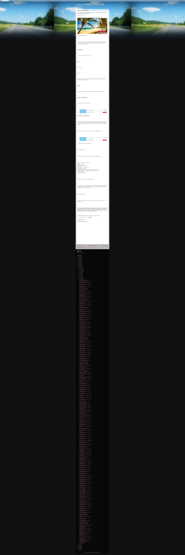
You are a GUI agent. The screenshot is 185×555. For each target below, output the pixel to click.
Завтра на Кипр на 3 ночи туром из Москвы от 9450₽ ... (84, 399)
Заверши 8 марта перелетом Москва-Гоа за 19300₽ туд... (85, 313)
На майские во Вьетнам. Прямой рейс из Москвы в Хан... (85, 391)
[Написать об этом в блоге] (88, 217)
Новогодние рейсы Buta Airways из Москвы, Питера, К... (84, 471)
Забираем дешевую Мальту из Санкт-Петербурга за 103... (85, 287)
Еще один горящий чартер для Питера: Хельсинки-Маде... (85, 445)
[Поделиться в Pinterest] (91, 217)
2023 (79, 260)
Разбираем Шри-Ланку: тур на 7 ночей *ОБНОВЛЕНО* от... (85, 459)
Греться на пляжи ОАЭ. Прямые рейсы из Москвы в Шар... (85, 410)
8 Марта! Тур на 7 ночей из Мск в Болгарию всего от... (84, 340)
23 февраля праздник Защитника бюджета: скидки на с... (84, 541)
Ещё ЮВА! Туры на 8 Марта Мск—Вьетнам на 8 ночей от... (84, 307)
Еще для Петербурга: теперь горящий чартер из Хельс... (85, 324)
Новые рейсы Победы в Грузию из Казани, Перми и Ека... (84, 404)
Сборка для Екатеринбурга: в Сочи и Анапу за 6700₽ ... (85, 443)
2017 (79, 546)
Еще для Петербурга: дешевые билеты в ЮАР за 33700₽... (85, 490)
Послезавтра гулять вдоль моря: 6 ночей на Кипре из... (84, 521)
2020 (79, 264)
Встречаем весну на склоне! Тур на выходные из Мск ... (84, 424)
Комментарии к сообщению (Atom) (88, 247)
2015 (79, 548)
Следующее (80, 245)
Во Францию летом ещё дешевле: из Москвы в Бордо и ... (85, 461)
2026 (79, 256)
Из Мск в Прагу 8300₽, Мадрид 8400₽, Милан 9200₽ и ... (85, 283)
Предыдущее (105, 245)
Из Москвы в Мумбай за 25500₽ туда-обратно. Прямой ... (85, 527)
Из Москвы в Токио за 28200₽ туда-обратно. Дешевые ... (84, 367)
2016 (79, 547)
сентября (80, 270)
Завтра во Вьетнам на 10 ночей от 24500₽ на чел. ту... (84, 291)
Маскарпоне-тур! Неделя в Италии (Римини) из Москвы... (84, 512)
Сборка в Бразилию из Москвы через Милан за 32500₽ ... (85, 533)
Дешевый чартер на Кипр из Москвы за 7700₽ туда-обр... (85, 369)
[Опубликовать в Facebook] (90, 217)
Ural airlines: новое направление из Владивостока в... (84, 320)
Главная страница (92, 245)
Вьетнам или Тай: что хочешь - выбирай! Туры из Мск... (84, 514)
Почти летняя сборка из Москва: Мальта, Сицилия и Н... (84, 299)
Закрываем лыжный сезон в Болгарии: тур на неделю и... (85, 463)
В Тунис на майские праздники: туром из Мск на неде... (85, 465)
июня (80, 274)
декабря (80, 266)
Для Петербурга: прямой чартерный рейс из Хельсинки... (84, 469)
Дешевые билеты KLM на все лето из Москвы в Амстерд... (85, 406)
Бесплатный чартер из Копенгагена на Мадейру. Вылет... (85, 408)
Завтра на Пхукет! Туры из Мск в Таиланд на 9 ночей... (84, 457)
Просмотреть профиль (81, 252)
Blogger (99, 552)
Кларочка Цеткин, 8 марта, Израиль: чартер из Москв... (84, 334)
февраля (80, 279)
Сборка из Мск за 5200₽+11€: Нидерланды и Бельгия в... (83, 338)
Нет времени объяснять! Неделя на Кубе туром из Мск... (84, 502)
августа (80, 271)
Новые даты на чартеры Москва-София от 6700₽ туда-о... (85, 506)
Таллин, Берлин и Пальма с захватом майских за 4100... (85, 422)
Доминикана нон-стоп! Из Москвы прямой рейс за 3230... (84, 447)
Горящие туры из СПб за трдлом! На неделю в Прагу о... (85, 356)
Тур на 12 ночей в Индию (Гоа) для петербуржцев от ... (84, 436)
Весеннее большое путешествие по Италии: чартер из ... (84, 332)
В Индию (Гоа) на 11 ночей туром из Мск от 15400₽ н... (84, 303)
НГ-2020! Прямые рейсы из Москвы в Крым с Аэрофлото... (85, 492)
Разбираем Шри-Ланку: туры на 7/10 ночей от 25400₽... (85, 488)
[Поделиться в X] (89, 217)
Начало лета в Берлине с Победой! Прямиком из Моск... (84, 348)
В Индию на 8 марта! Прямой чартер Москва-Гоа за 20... (85, 420)
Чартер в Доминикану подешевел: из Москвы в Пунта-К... (85, 295)
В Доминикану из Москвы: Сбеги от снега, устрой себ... (84, 518)
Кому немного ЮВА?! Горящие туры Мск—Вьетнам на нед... (84, 428)
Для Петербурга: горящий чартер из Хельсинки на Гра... (84, 326)
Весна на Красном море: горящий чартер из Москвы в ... (84, 322)
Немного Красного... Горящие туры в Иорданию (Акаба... (85, 387)
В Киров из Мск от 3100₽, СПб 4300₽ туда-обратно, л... (85, 455)
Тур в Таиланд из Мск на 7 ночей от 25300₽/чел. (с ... (84, 309)
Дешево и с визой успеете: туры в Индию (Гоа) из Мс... (84, 496)
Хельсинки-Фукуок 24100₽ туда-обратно (84, 55)
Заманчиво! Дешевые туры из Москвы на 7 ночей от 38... (85, 379)
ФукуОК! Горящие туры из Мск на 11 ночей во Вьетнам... (84, 330)
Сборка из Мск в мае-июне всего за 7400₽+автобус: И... (84, 389)
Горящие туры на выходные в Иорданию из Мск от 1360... (83, 363)
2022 (79, 261)
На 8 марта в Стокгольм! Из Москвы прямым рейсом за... (84, 354)
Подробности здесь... (81, 15)
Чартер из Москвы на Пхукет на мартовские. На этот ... (84, 281)
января (80, 543)
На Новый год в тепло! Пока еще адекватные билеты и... (84, 473)
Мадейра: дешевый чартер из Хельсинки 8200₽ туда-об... (83, 523)
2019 (79, 265)
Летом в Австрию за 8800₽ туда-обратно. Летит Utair (84, 361)
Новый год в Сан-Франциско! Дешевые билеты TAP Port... (85, 311)
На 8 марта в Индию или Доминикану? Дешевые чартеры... (85, 377)
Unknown (79, 251)
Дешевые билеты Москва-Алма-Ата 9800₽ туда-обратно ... (84, 480)
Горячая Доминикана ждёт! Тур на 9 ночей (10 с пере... (84, 432)
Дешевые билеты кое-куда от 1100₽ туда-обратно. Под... (84, 414)
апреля (80, 276)
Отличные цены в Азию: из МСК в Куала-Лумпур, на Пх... (84, 383)
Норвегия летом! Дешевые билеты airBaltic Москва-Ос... (84, 510)
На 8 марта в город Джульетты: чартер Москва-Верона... (85, 301)
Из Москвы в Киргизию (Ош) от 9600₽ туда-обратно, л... (85, 484)
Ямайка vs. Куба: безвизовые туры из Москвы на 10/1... (85, 285)
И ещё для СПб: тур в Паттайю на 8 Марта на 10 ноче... (84, 344)
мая (80, 275)
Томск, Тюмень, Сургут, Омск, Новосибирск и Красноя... (83, 289)
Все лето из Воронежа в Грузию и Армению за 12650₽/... (84, 371)
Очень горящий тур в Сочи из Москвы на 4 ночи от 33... (85, 500)
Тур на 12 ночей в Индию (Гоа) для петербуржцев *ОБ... (84, 402)
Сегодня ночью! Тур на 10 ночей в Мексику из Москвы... (84, 358)
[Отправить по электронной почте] (87, 217)
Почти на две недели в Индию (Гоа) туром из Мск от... (84, 385)
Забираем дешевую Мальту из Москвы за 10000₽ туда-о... (85, 539)
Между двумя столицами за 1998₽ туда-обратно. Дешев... (85, 373)
